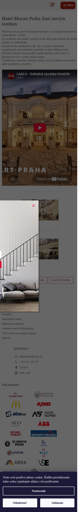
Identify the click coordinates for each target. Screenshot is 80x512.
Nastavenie (39, 491)
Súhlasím (57, 502)
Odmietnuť (20, 502)
